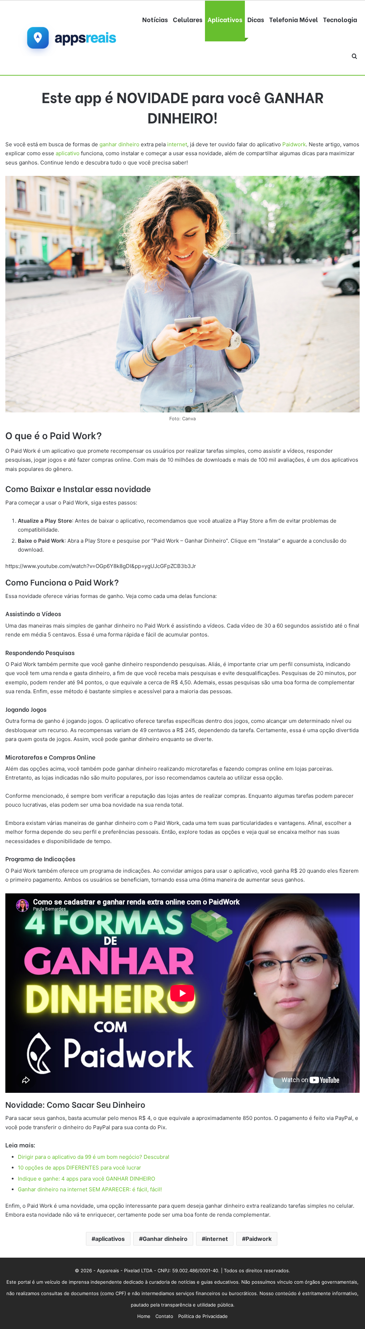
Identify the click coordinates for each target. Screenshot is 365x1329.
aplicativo (67, 153)
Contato (164, 1316)
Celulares (187, 19)
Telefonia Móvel (293, 19)
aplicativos (110, 1238)
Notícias (155, 19)
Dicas (255, 19)
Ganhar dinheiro (165, 1238)
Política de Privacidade (203, 1316)
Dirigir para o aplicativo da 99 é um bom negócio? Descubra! (93, 1156)
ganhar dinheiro (119, 144)
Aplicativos (224, 19)
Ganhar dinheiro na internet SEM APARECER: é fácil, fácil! (90, 1189)
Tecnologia (340, 19)
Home (143, 1316)
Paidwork (294, 144)
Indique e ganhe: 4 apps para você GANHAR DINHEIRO (86, 1178)
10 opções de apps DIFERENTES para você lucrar (79, 1167)
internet (177, 144)
